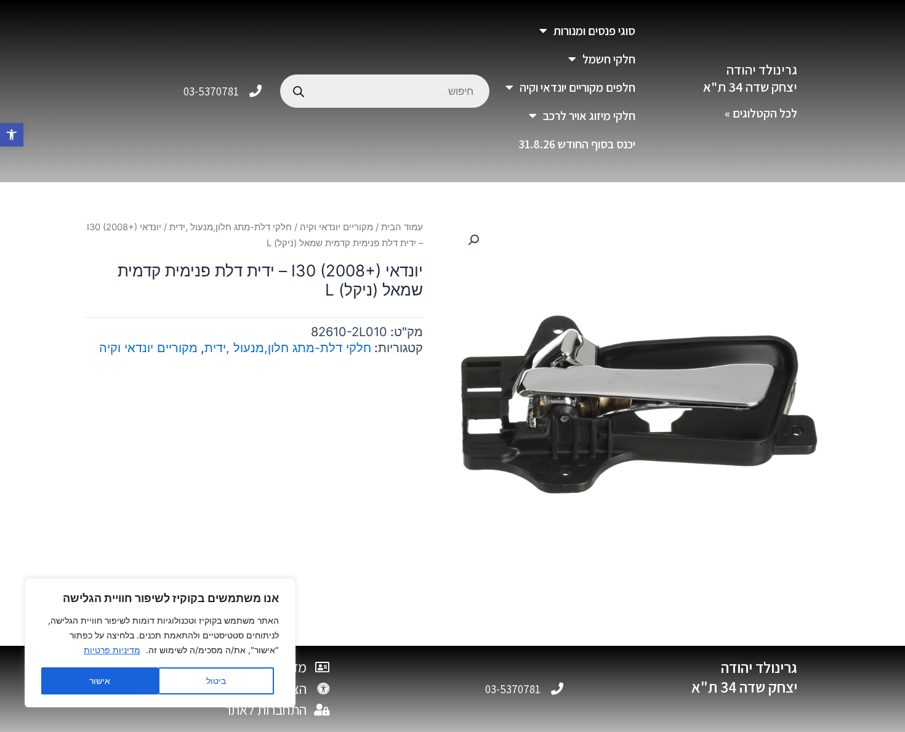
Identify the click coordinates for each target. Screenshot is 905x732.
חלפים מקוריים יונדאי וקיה (577, 87)
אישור (99, 680)
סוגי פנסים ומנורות (594, 31)
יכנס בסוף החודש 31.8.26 (576, 144)
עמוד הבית (402, 227)
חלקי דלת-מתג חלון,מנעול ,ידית (230, 227)
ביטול (216, 680)
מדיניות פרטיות (112, 650)
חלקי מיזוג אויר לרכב (589, 116)
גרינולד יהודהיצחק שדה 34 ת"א (750, 78)
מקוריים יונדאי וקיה (336, 227)
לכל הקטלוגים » (761, 113)
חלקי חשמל (608, 59)
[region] (160, 642)
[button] (11, 135)
